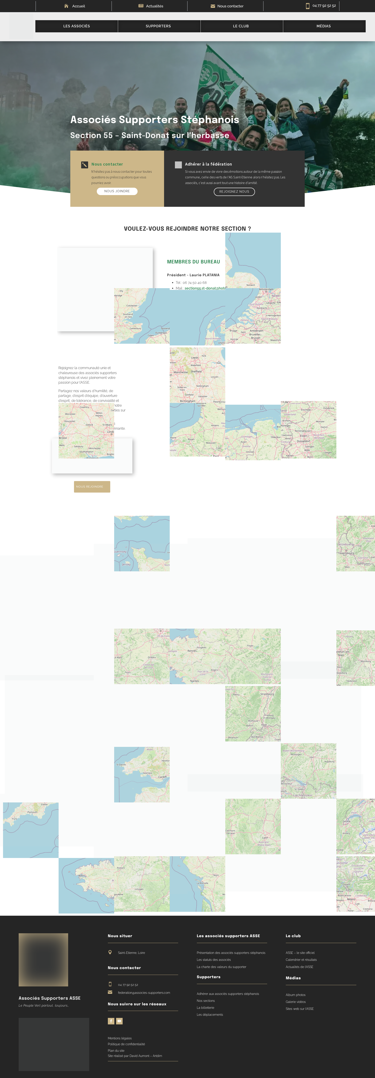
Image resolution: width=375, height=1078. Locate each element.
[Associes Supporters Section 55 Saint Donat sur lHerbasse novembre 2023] (141, 622)
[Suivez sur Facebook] (111, 1021)
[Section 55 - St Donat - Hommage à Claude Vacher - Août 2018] (47, 820)
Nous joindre (117, 191)
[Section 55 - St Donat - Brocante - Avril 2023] (141, 811)
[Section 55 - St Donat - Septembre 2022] (141, 692)
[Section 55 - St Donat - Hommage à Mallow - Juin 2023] (47, 617)
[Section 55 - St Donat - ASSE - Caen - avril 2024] (281, 608)
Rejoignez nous (234, 191)
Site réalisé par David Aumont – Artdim (135, 1056)
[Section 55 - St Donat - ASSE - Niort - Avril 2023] (49, 734)
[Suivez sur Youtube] (119, 1021)
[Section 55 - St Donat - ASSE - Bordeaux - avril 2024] (141, 565)
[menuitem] (76, 26)
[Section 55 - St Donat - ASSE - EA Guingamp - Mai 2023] (281, 726)
